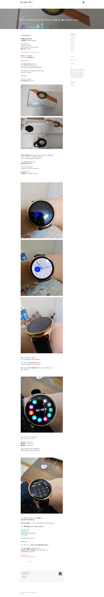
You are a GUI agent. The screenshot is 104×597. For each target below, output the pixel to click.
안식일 (74, 70)
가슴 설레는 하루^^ (26, 2)
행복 (71, 72)
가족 (76, 69)
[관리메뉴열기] (102, 2)
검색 (81, 2)
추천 (80, 70)
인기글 (75, 59)
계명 (83, 69)
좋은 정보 (72, 50)
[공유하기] (24, 562)
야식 (78, 70)
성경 (82, 70)
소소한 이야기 (73, 38)
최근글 (72, 59)
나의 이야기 (73, 42)
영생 (78, 72)
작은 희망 (72, 40)
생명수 (78, 77)
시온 (71, 69)
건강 (76, 77)
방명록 (30, 6)
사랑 (73, 72)
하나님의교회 (80, 69)
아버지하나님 (81, 72)
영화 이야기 (73, 46)
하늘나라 (81, 77)
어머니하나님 (81, 75)
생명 (75, 75)
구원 (71, 77)
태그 (25, 6)
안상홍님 (74, 69)
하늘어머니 (72, 75)
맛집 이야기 (73, 44)
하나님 (76, 72)
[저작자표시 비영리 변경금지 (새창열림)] (34, 561)
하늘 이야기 (73, 48)
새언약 (74, 77)
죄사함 (78, 75)
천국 (76, 70)
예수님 (72, 70)
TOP (83, 593)
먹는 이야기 (73, 36)
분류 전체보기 (73, 34)
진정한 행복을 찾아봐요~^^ (26, 574)
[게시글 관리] (26, 562)
